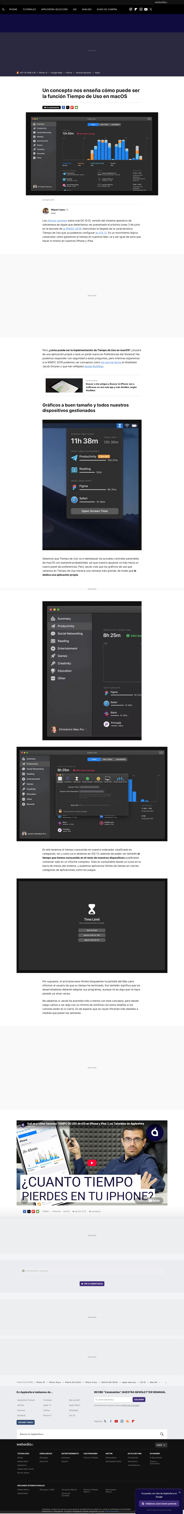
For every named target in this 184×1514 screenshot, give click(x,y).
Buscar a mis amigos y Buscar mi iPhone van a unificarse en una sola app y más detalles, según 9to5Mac (111, 387)
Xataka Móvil (22, 1461)
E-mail (76, 107)
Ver (93, 1284)
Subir (159, 1445)
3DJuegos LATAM (46, 1489)
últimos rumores (57, 220)
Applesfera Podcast (26, 1400)
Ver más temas (25, 1422)
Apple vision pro (129, 1382)
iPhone (69, 73)
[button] (59, 209)
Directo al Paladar (91, 1457)
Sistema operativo (83, 73)
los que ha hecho (111, 362)
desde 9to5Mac (94, 366)
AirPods (20, 1405)
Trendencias (133, 1457)
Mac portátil (74, 1400)
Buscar (161, 1434)
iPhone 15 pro (91, 1382)
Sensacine (66, 1457)
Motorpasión (111, 1457)
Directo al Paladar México (91, 1490)
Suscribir (139, 1399)
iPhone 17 (47, 1415)
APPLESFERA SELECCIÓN (54, 9)
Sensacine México (69, 1489)
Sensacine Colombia (66, 1494)
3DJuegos (43, 1457)
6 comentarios (53, 107)
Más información (112, 1511)
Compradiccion (134, 1465)
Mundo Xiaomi (23, 1473)
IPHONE (13, 9)
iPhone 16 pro (55, 1382)
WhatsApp (73, 1410)
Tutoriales (47, 1400)
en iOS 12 (101, 232)
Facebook (63, 107)
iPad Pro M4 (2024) (109, 1382)
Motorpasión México (111, 1490)
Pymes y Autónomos (155, 1462)
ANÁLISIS (86, 9)
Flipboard (136, 9)
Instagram (141, 9)
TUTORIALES (29, 9)
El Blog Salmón (156, 1457)
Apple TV (47, 1405)
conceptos (95, 1211)
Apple (97, 73)
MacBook (21, 1415)
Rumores (56, 1211)
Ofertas (46, 1410)
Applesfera (22, 1465)
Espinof (65, 1461)
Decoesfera (133, 1461)
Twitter (150, 9)
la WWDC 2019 (72, 228)
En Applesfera (92, 381)
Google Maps (56, 73)
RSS (127, 1421)
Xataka (20, 1457)
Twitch (131, 9)
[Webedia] (161, 2)
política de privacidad (130, 1405)
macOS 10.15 (80, 1211)
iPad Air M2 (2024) (73, 1382)
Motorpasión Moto (113, 1461)
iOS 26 (72, 1415)
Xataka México (23, 1489)
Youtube (145, 9)
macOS (66, 1211)
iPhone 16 (41, 1382)
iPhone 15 (43, 73)
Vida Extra (43, 1461)
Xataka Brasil (22, 1493)
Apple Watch (74, 1405)
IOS (75, 9)
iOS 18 (143, 1382)
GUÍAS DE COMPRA (107, 9)
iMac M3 (154, 1382)
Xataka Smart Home (25, 1469)
